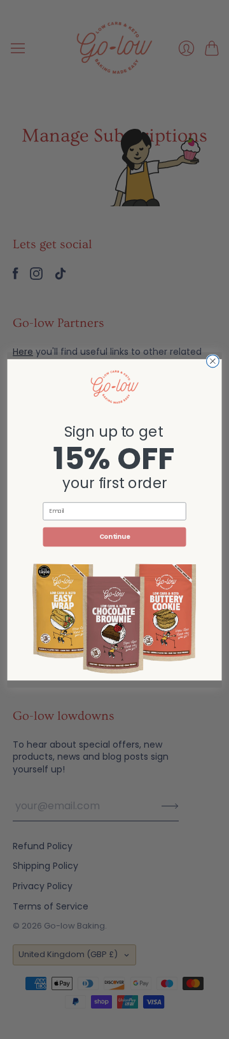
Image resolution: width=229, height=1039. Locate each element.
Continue (114, 536)
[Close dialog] (213, 361)
